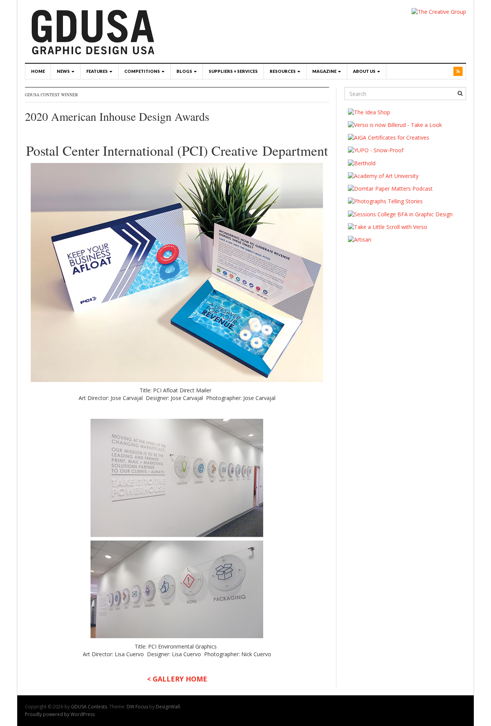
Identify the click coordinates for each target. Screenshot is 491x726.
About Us (364, 71)
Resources (283, 71)
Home (38, 71)
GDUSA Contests (89, 706)
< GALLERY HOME (177, 678)
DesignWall (168, 706)
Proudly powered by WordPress (60, 714)
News (64, 71)
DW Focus (137, 706)
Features (97, 71)
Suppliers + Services (233, 71)
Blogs (184, 71)
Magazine (324, 71)
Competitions (142, 71)
